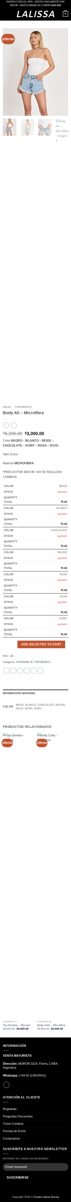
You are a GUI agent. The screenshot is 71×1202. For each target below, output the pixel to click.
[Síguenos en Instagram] (6, 1085)
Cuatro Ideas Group (46, 1196)
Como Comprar (13, 1123)
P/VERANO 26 (24, 662)
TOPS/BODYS (23, 407)
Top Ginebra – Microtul (16, 1025)
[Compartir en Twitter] (20, 670)
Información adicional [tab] (19, 693)
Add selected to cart (41, 644)
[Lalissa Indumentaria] (36, 14)
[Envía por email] (27, 670)
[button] (5, 14)
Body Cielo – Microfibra (51, 1025)
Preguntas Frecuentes (18, 1116)
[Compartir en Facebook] (13, 670)
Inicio (7, 407)
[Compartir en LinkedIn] (40, 670)
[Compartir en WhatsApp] (6, 670)
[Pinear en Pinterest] (33, 670)
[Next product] (6, 425)
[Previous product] (14, 425)
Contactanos (11, 1138)
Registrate (10, 1109)
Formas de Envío (14, 1131)
